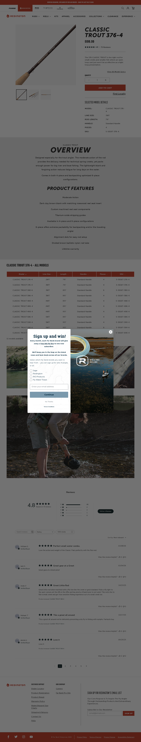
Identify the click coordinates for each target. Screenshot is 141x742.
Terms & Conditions (49, 406)
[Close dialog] (111, 332)
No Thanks (49, 402)
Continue (49, 395)
